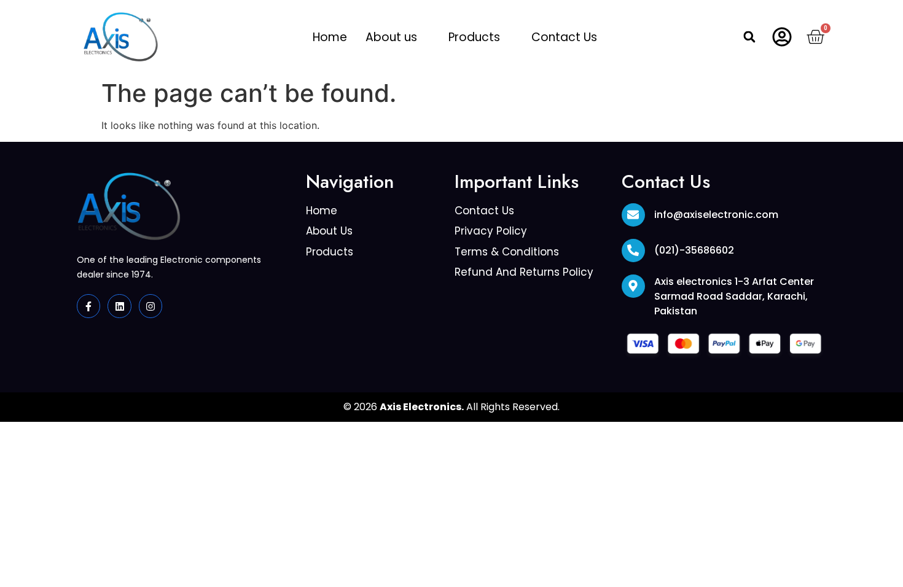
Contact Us (564, 37)
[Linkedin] (119, 305)
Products (474, 37)
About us (391, 37)
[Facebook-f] (88, 305)
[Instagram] (150, 305)
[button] (397, 37)
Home (330, 37)
